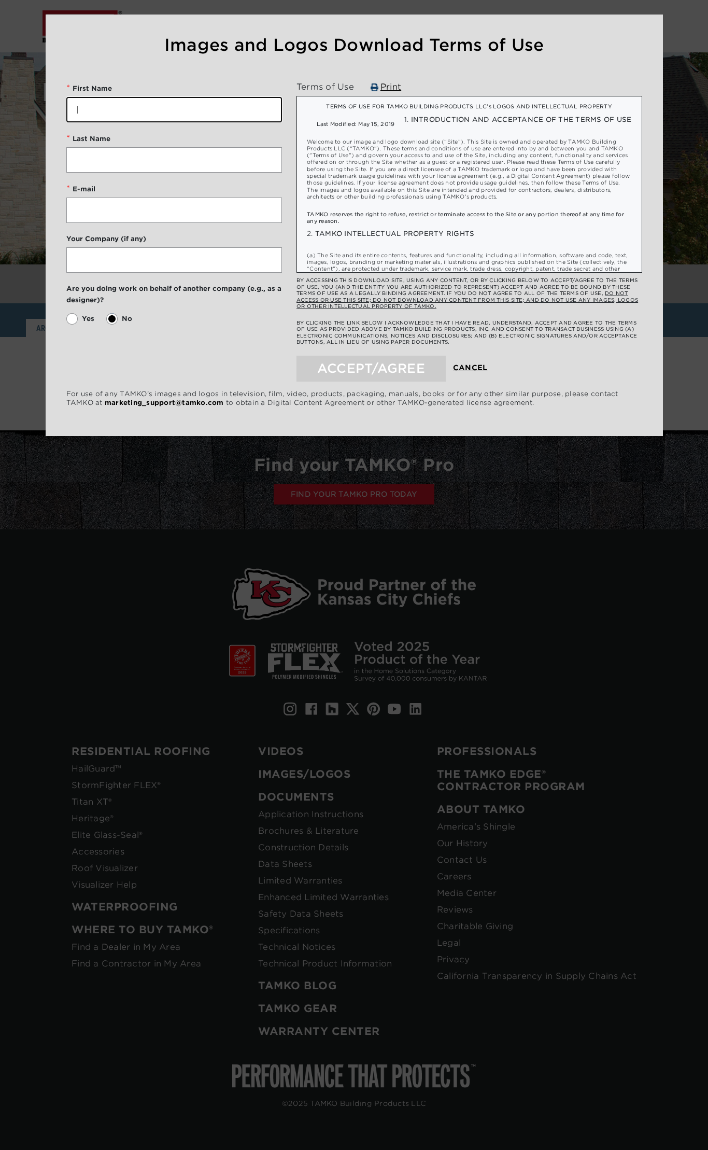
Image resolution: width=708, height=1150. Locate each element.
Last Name (91, 139)
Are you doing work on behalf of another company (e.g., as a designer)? (173, 294)
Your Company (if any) (106, 239)
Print (390, 87)
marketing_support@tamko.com (164, 402)
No (127, 318)
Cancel (470, 367)
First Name (92, 88)
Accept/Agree (371, 368)
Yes (88, 318)
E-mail (84, 189)
